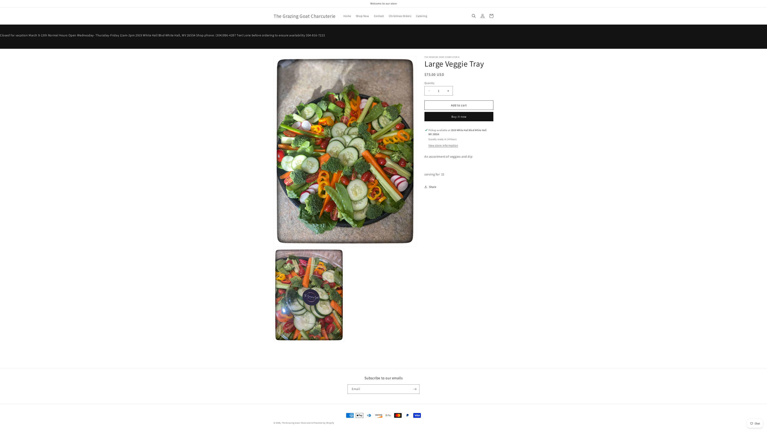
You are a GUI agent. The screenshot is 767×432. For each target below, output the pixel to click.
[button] (473, 16)
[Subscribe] (414, 389)
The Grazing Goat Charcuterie (298, 422)
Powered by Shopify (324, 422)
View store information (443, 145)
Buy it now (459, 116)
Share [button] (432, 187)
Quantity (429, 83)
